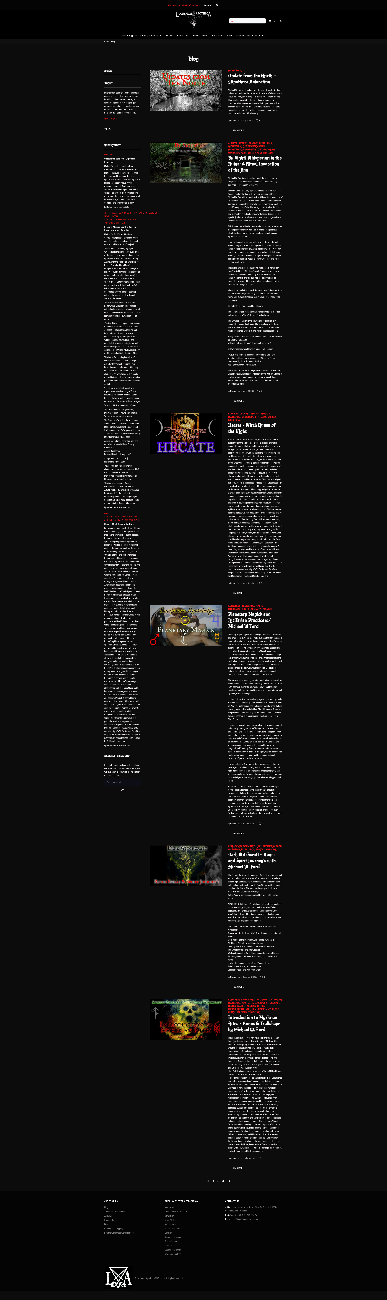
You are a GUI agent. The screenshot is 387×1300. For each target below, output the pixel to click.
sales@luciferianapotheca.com (244, 1219)
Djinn (262, 143)
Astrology (234, 606)
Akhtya (232, 143)
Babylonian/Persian (173, 1237)
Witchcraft (235, 420)
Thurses (242, 1012)
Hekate (265, 413)
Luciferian (234, 70)
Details (207, 5)
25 (223, 1181)
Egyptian (168, 1233)
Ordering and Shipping (113, 1228)
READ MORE (238, 130)
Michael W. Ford (272, 846)
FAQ (106, 1224)
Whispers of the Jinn (260, 152)
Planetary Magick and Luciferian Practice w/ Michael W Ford (249, 620)
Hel (259, 999)
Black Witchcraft (239, 413)
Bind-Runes (235, 846)
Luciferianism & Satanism (176, 1211)
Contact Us (109, 1220)
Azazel (243, 143)
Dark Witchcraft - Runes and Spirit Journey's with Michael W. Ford (252, 860)
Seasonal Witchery (173, 1250)
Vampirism (169, 1216)
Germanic (249, 846)
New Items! (169, 1207)
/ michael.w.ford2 (237, 1074)
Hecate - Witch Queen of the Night (251, 428)
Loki (259, 846)
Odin (251, 849)
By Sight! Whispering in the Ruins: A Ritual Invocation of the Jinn (255, 164)
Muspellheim (236, 1009)
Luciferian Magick (254, 146)
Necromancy (170, 1224)
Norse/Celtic (170, 1220)
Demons (253, 143)
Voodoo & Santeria (173, 1254)
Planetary (254, 609)
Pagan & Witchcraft (173, 1228)
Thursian (270, 849)
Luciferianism (266, 149)
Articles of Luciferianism (114, 1211)
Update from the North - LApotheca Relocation (252, 78)
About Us (108, 1216)
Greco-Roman (171, 1241)
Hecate (255, 413)
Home (106, 42)
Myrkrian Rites (237, 849)
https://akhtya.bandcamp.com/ (241, 1071)
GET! (122, 790)
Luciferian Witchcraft (242, 149)
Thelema (168, 1245)
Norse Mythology (268, 1009)
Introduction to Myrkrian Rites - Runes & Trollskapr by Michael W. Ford (254, 1023)
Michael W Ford (237, 152)
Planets (267, 609)
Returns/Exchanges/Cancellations (119, 1233)
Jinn (269, 143)
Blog (106, 1207)
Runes (259, 849)
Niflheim (251, 1009)
